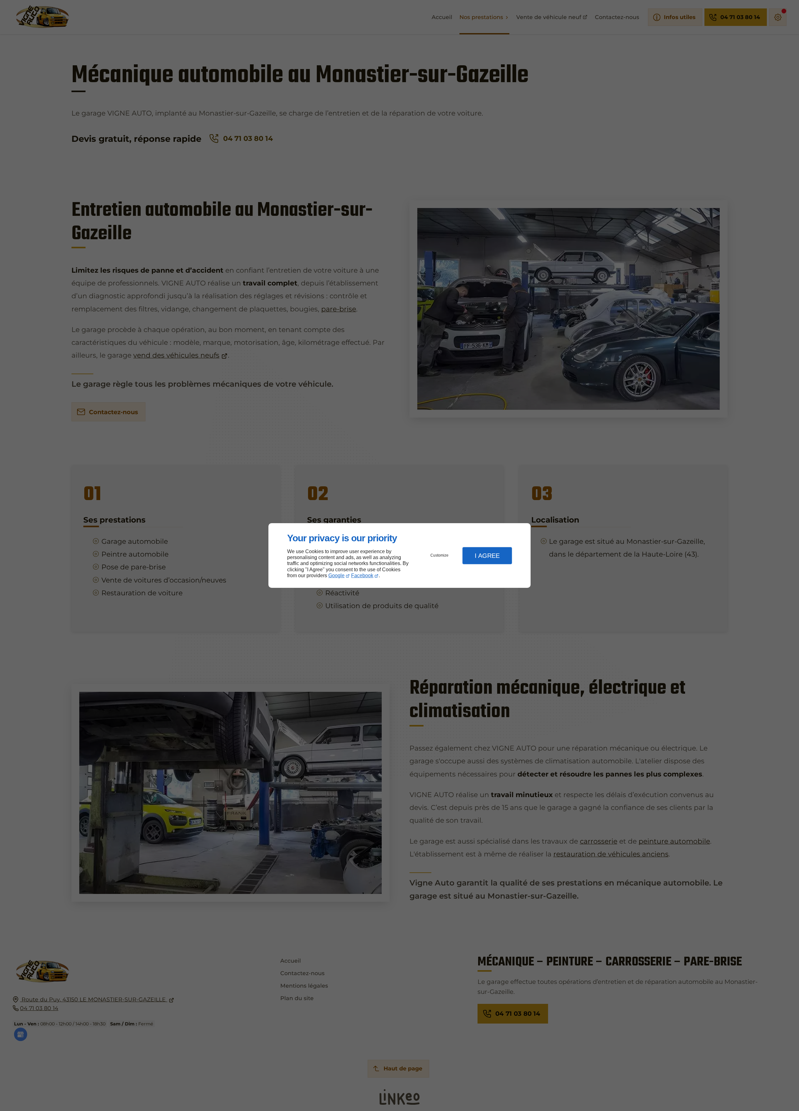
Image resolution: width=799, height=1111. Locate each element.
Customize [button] (439, 555)
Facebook (362, 575)
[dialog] (399, 555)
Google (336, 575)
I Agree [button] (487, 555)
